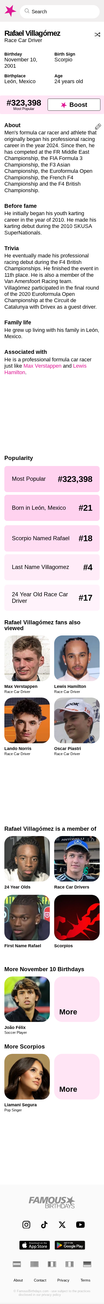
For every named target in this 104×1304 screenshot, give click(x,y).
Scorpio (63, 60)
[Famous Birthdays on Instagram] (23, 1224)
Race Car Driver (23, 40)
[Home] (52, 1202)
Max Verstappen (42, 366)
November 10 (20, 60)
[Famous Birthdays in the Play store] (70, 1245)
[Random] (97, 34)
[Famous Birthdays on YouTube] (79, 1224)
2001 (10, 66)
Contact (40, 1280)
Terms (85, 1280)
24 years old (68, 81)
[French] (52, 1264)
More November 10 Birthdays (44, 969)
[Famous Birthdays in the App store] (34, 1245)
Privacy (63, 1280)
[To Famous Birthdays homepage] (9, 11)
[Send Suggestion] (98, 127)
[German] (87, 1264)
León (10, 81)
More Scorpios (24, 1046)
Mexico (27, 81)
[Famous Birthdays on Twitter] (59, 1224)
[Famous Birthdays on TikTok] (41, 1224)
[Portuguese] (34, 1264)
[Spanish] (17, 1264)
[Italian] (70, 1264)
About (18, 1280)
